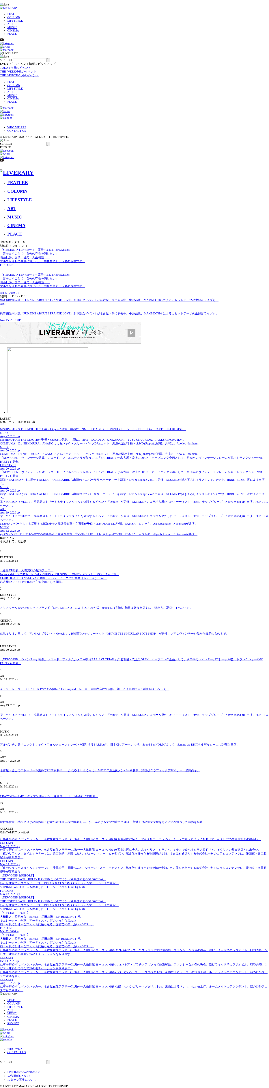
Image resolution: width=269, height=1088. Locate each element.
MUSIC (12, 27)
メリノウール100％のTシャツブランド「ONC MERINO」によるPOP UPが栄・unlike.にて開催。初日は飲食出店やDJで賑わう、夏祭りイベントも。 (96, 607)
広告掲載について (19, 1075)
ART (10, 23)
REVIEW (13, 1023)
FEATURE (13, 14)
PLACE (12, 33)
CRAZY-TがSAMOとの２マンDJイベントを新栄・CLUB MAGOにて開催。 (49, 796)
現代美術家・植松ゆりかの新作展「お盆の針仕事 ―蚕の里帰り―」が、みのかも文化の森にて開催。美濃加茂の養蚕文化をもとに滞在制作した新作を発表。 (103, 822)
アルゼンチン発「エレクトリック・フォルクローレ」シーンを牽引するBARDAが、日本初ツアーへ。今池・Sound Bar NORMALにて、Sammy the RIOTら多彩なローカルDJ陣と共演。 (119, 744)
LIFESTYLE (15, 20)
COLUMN (13, 17)
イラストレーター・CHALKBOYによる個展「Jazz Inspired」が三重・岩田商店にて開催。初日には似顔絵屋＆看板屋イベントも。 (84, 689)
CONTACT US (16, 130)
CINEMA (13, 30)
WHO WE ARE (16, 127)
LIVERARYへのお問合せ (23, 1072)
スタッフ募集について (22, 1079)
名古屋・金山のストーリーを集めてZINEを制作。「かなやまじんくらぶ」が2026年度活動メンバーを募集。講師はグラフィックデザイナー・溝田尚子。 (100, 770)
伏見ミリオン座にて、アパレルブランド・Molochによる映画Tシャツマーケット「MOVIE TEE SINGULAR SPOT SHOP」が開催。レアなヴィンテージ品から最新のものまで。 (114, 633)
